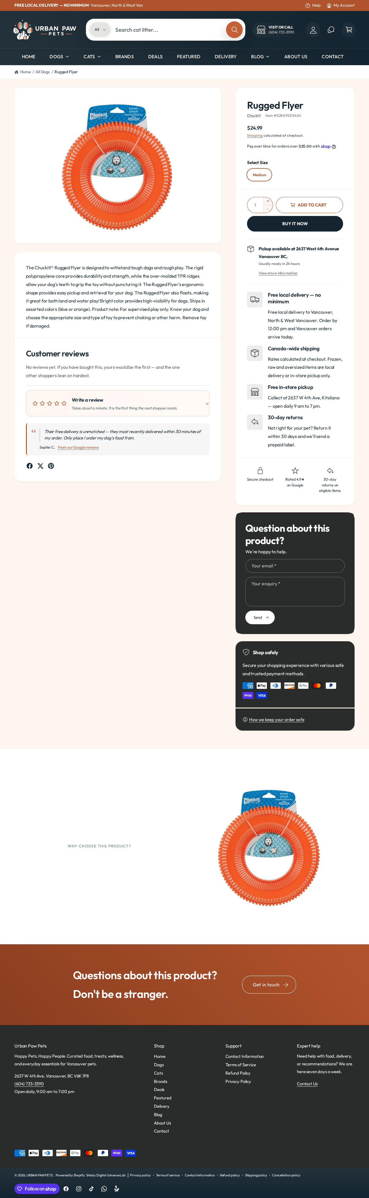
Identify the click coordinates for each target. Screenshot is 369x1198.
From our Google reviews (78, 447)
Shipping (255, 135)
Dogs (56, 56)
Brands (160, 1081)
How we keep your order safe (276, 719)
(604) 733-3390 (29, 1083)
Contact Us (307, 1083)
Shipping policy (256, 1175)
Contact (161, 1131)
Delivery (162, 1106)
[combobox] (169, 30)
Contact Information (244, 1056)
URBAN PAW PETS (40, 1175)
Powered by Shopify (70, 1175)
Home (25, 71)
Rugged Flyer (66, 71)
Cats (89, 56)
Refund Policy (238, 1073)
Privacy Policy (238, 1081)
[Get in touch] (330, 29)
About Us (162, 1123)
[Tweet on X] (40, 466)
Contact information (200, 1175)
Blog (257, 56)
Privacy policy (140, 1175)
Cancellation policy (286, 1175)
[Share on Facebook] (29, 466)
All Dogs (42, 71)
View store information (278, 273)
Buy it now (295, 223)
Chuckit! (254, 115)
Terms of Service (240, 1064)
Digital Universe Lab (111, 1175)
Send (258, 617)
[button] (349, 29)
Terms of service (168, 1175)
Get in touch (266, 984)
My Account (344, 5)
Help (316, 5)
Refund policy (230, 1175)
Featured (163, 1098)
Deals (159, 1089)
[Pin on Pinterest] (51, 466)
